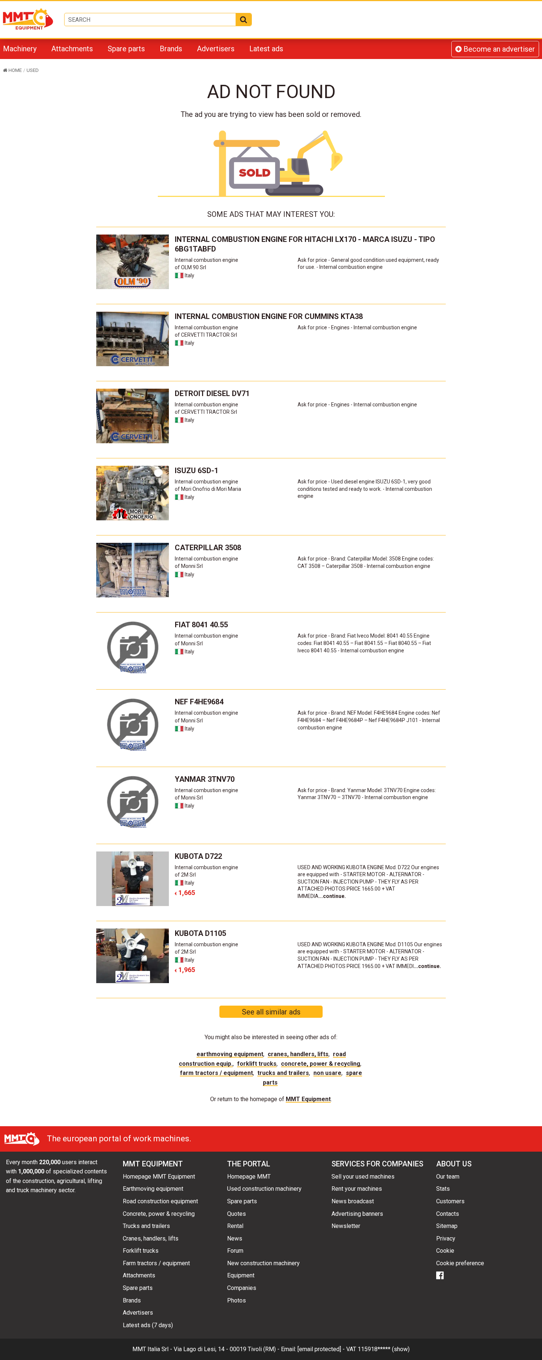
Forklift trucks (257, 1063)
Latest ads (266, 48)
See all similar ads (271, 1011)
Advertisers (215, 48)
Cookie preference (460, 1263)
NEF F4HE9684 (199, 701)
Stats (443, 1188)
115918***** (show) (384, 1349)
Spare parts (126, 48)
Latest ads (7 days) (148, 1325)
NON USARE (327, 1072)
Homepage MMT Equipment (159, 1176)
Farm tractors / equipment (216, 1072)
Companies (241, 1287)
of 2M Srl (185, 875)
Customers (450, 1201)
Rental (235, 1225)
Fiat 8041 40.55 (201, 624)
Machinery (20, 48)
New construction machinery (263, 1263)
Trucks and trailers (283, 1072)
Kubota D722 (198, 856)
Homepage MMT (249, 1176)
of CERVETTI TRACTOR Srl (206, 335)
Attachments (72, 48)
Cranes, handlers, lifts (298, 1054)
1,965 (185, 970)
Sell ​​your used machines (363, 1176)
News (234, 1238)
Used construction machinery (264, 1188)
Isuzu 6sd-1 (196, 470)
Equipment (240, 1275)
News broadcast (352, 1201)
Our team (447, 1176)
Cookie (445, 1250)
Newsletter (345, 1225)
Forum (235, 1250)
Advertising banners (357, 1213)
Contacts (447, 1213)
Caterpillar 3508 (208, 547)
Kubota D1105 (200, 933)
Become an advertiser (498, 49)
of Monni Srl (189, 566)
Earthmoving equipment (230, 1054)
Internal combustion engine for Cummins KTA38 (269, 316)
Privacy (445, 1238)
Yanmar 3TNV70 (204, 779)
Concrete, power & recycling (320, 1063)
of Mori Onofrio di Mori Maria (208, 489)
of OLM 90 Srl (190, 267)
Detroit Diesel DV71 (212, 393)
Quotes (236, 1213)
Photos (236, 1300)
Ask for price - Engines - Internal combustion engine (357, 327)
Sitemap (447, 1225)
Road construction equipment (160, 1201)
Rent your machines (356, 1188)
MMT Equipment (308, 1099)
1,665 (185, 892)
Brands (171, 48)
